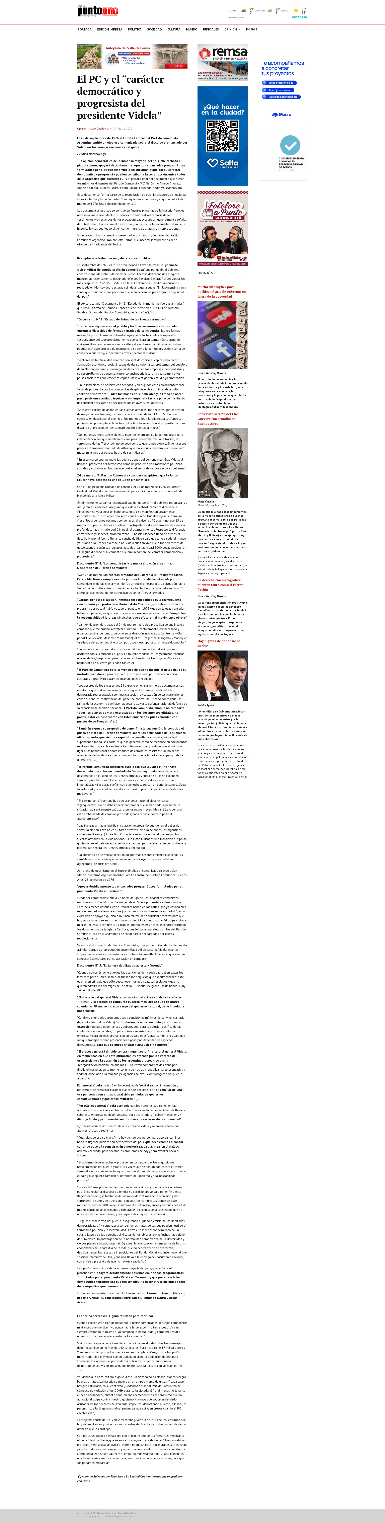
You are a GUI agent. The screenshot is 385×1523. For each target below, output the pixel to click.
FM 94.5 (251, 29)
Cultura (173, 29)
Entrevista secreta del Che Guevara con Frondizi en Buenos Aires (218, 419)
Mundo (191, 29)
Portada (85, 29)
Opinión (230, 29)
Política (135, 29)
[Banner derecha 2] (223, 136)
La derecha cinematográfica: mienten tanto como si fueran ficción (220, 585)
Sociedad (154, 29)
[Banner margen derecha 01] (283, 84)
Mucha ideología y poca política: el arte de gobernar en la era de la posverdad (222, 292)
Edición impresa (109, 29)
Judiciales (211, 29)
